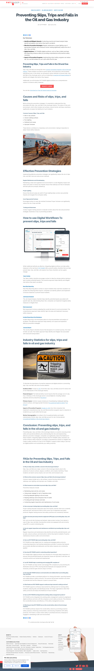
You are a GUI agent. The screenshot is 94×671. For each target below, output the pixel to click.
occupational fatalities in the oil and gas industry (36, 419)
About (73, 3)
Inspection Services (10, 654)
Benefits (44, 3)
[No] (92, 669)
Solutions (50, 3)
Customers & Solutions (12, 641)
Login (79, 3)
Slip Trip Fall (51, 622)
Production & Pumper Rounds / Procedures (14, 652)
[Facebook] (87, 666)
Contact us (60, 649)
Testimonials (50, 643)
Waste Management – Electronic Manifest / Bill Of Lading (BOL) (18, 650)
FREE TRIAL (85, 3)
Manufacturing (51, 652)
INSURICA (43, 397)
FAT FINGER (41, 268)
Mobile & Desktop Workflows (25, 636)
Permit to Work (9, 649)
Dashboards (40, 636)
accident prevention (35, 622)
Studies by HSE (46, 408)
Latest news (68, 3)
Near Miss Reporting (28, 286)
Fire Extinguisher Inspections (48, 647)
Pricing (62, 3)
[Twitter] (77, 666)
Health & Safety (35, 10)
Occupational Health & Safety (57, 403)
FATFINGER (44, 24)
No (73, 668)
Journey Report (27, 327)
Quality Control (36, 650)
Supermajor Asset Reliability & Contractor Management (26, 643)
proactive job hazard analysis (61, 75)
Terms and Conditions (62, 646)
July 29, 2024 (53, 24)
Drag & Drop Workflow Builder (12, 636)
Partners (60, 640)
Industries (56, 3)
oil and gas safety (44, 622)
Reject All (17, 665)
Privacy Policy (61, 647)
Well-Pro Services (9, 643)
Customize (8, 665)
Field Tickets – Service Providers (12, 645)
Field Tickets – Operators (26, 645)
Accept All (25, 665)
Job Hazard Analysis (28, 296)
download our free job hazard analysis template (43, 90)
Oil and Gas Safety (47, 10)
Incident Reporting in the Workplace (32, 317)
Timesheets (34, 645)
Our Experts (60, 642)
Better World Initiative (62, 636)
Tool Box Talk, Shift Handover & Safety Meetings (23, 649)
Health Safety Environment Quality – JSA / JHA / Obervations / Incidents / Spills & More (23, 647)
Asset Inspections (43, 650)
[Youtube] (83, 666)
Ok (70, 668)
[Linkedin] (80, 666)
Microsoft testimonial (42, 643)
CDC (39, 388)
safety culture (58, 10)
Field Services (44, 652)
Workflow (35, 636)
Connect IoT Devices (48, 636)
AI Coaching (8, 638)
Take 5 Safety (26, 276)
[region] (17, 662)
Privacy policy (79, 668)
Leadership (60, 638)
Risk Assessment (27, 307)
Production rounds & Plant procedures (32, 652)
